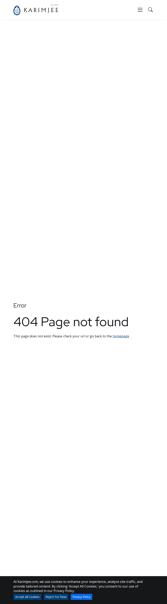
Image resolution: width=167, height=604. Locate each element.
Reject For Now (56, 597)
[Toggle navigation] (140, 10)
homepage (121, 336)
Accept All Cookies (27, 597)
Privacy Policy (81, 597)
